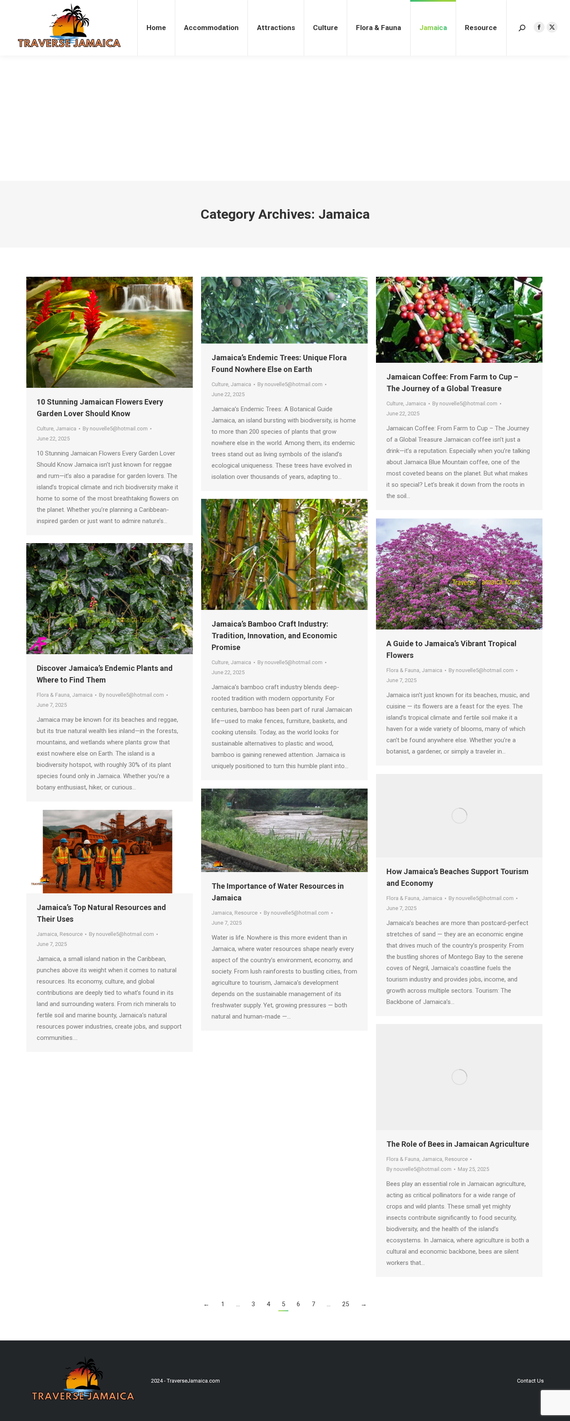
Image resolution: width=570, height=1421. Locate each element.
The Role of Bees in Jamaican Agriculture (457, 1144)
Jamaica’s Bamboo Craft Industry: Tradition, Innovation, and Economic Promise (274, 635)
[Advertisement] (285, 118)
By (115, 428)
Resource (246, 913)
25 (345, 1304)
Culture (45, 428)
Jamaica (66, 428)
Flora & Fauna (402, 670)
